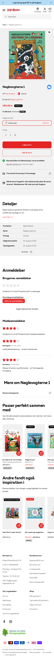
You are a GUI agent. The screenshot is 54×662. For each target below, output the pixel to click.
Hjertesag (7, 600)
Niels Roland (10, 94)
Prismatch (34, 609)
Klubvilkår (33, 578)
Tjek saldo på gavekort (39, 600)
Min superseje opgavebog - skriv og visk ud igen (35, 532)
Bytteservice (35, 565)
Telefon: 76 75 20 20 (11, 576)
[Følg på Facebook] (4, 621)
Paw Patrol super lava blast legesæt (12, 532)
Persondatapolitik (37, 582)
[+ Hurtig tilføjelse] (18, 453)
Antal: (5, 130)
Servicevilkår (47, 652)
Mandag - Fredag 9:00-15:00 (12, 570)
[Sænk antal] (6, 135)
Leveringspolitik (10, 655)
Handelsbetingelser (38, 573)
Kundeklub (7, 605)
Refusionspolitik (35, 652)
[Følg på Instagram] (10, 621)
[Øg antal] (15, 135)
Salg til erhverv (36, 605)
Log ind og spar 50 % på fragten (27, 3)
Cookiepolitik (35, 569)
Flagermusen (30, 460)
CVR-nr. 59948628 (10, 565)
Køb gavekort (35, 596)
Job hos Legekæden (11, 613)
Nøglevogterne (16, 99)
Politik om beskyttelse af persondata (15, 652)
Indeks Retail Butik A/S (12, 560)
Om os (5, 596)
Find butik (7, 609)
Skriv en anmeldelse (14, 301)
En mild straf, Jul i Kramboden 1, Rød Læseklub (12, 460)
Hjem (5, 25)
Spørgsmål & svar (37, 560)
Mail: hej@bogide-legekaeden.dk (10, 581)
